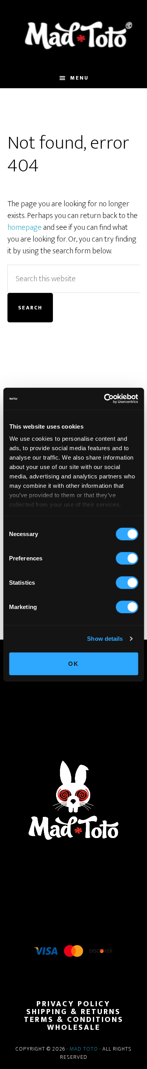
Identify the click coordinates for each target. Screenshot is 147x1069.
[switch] (127, 558)
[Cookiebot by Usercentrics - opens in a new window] (104, 399)
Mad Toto (83, 1048)
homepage (24, 227)
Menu (79, 77)
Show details (105, 638)
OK (73, 663)
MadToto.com (73, 35)
